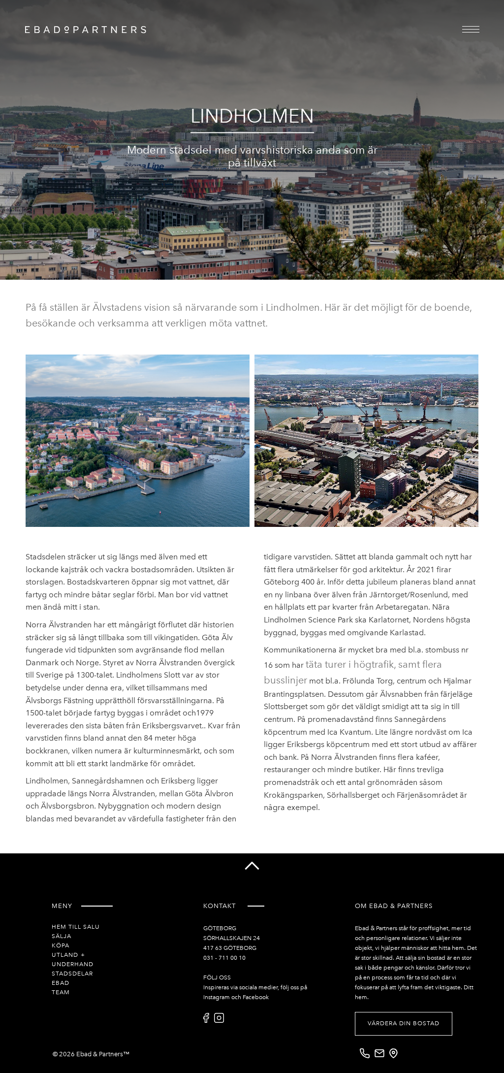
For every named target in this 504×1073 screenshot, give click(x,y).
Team (61, 992)
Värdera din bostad (404, 1023)
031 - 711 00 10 (224, 957)
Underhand (73, 964)
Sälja (61, 936)
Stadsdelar (72, 973)
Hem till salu (76, 926)
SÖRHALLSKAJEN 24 (231, 938)
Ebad (60, 982)
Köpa (60, 945)
